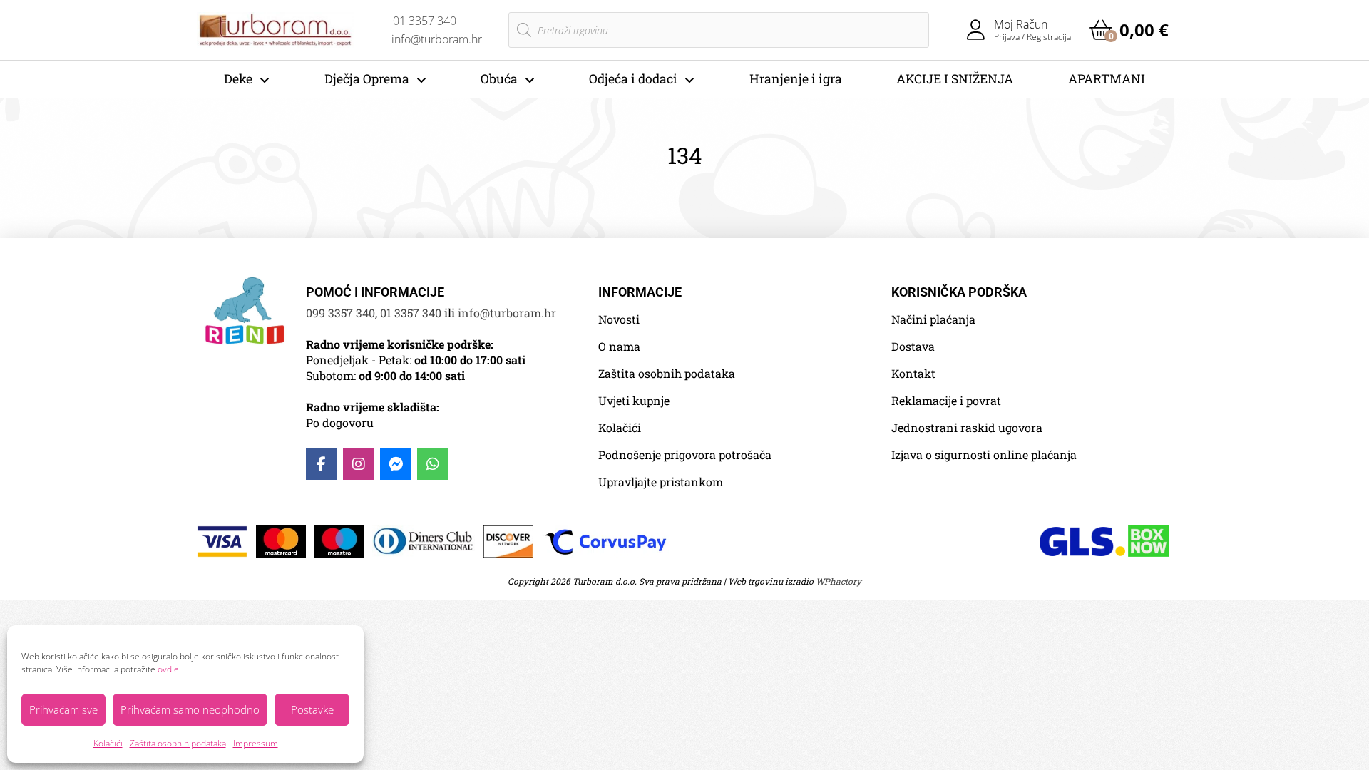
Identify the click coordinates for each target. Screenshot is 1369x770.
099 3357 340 (340, 312)
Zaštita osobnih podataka (178, 743)
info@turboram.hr (507, 312)
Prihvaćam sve (63, 709)
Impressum (255, 743)
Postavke (312, 709)
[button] (1129, 29)
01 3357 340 (410, 312)
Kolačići (108, 743)
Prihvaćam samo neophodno (190, 709)
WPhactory (838, 581)
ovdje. (169, 669)
